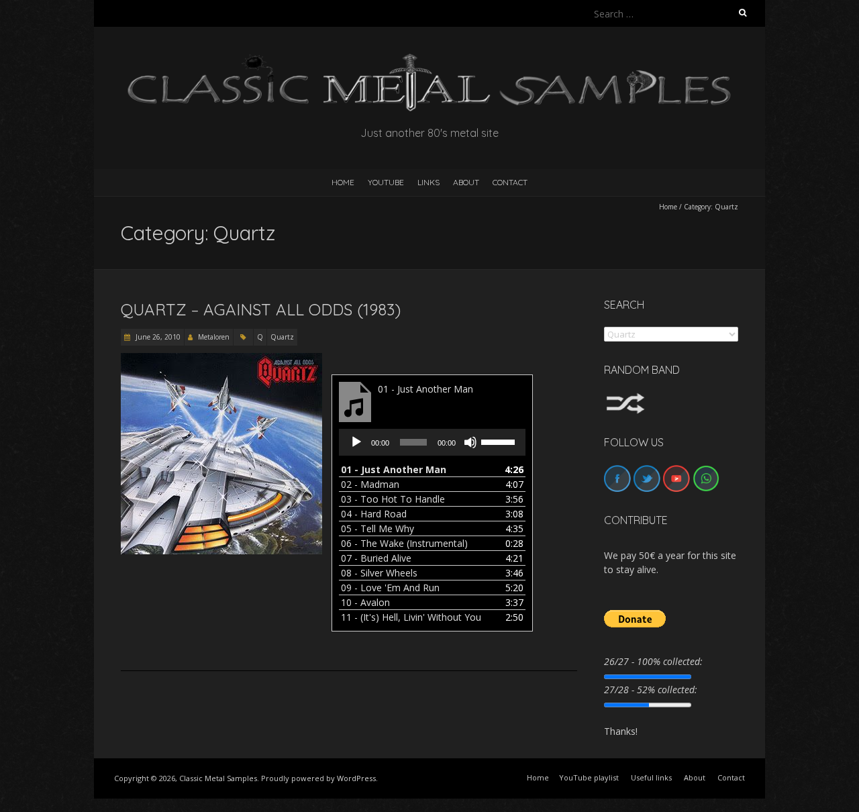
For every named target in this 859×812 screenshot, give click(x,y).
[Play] (356, 442)
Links (428, 182)
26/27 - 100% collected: (653, 661)
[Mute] (470, 442)
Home (668, 206)
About (466, 182)
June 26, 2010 (157, 337)
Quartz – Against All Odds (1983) (261, 309)
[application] (432, 442)
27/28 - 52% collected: (650, 689)
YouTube (386, 182)
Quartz (282, 337)
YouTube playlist (589, 777)
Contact (510, 182)
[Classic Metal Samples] (429, 60)
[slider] (500, 441)
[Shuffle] (625, 399)
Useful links (651, 777)
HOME (343, 182)
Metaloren (214, 337)
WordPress (356, 778)
